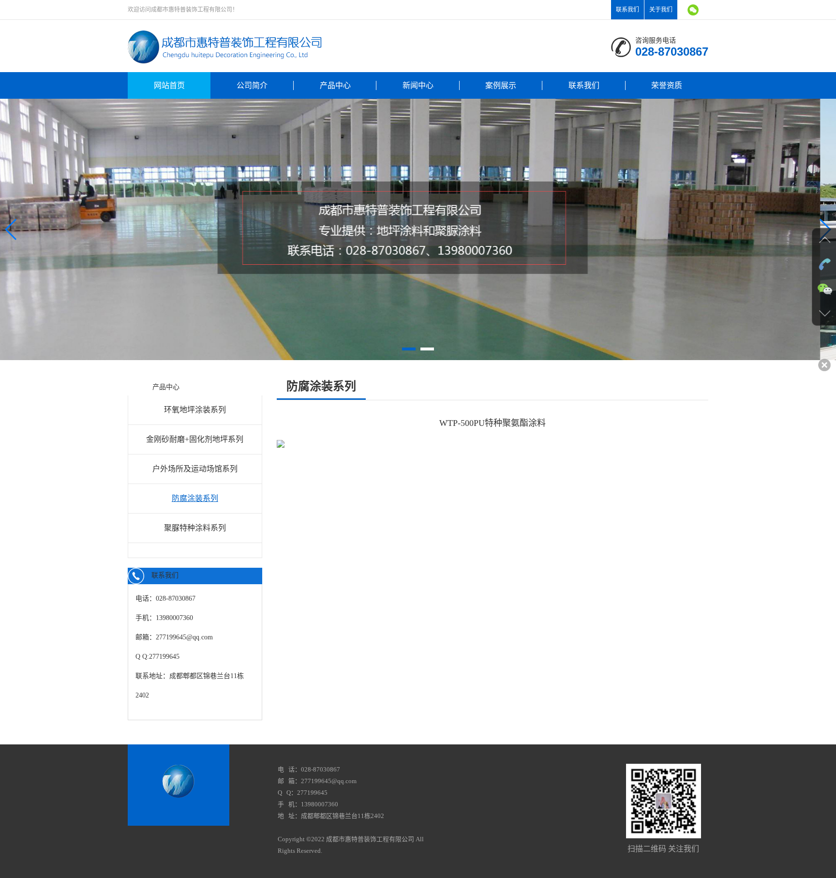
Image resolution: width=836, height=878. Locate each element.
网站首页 (169, 85)
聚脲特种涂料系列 (195, 528)
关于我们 (660, 9)
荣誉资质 (666, 85)
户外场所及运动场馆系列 (195, 469)
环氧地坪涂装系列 (195, 410)
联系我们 (627, 9)
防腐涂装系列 (195, 498)
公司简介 (252, 85)
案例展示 (500, 85)
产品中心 (335, 85)
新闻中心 (418, 85)
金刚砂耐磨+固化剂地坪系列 (194, 439)
